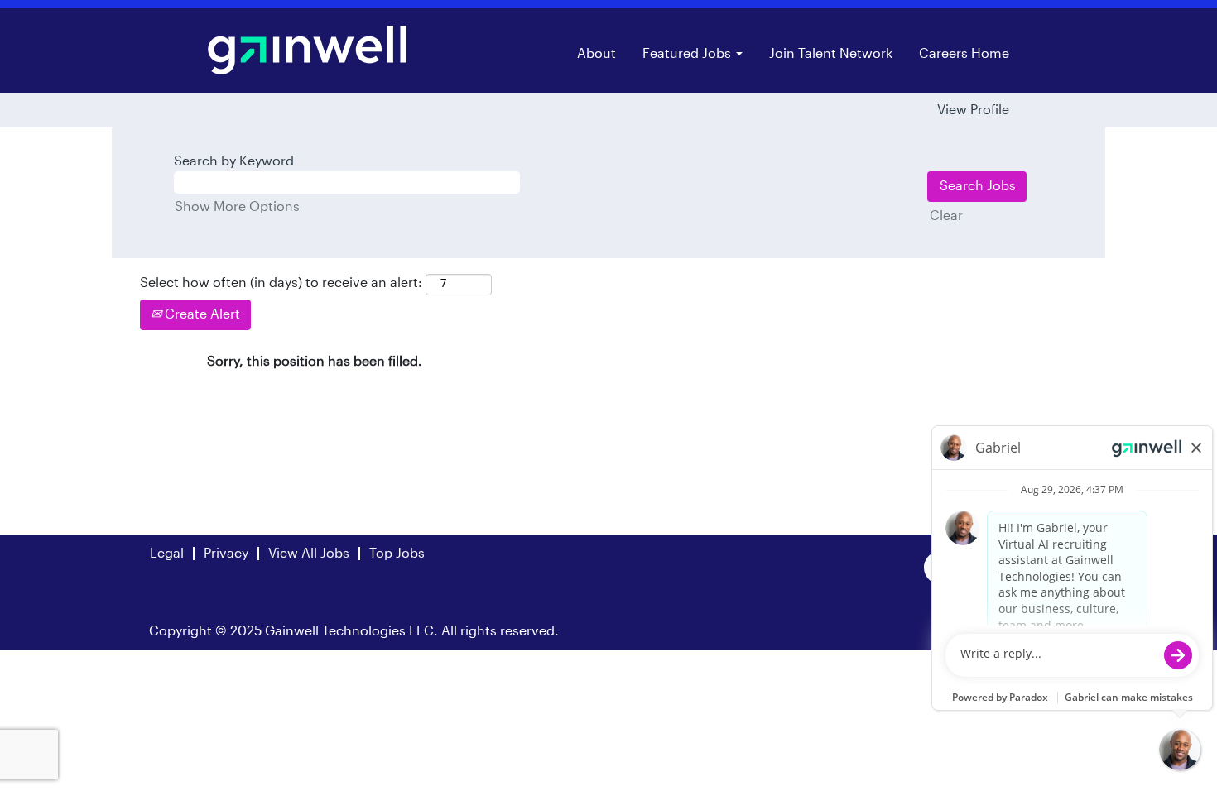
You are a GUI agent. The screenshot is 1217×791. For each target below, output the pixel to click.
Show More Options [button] (237, 206)
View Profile (973, 110)
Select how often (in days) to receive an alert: (281, 283)
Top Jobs (397, 553)
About (596, 53)
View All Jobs (308, 553)
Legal (167, 553)
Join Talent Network (830, 53)
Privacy (226, 553)
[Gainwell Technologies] (307, 50)
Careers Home (964, 53)
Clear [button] (946, 216)
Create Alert (200, 314)
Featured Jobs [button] (688, 53)
